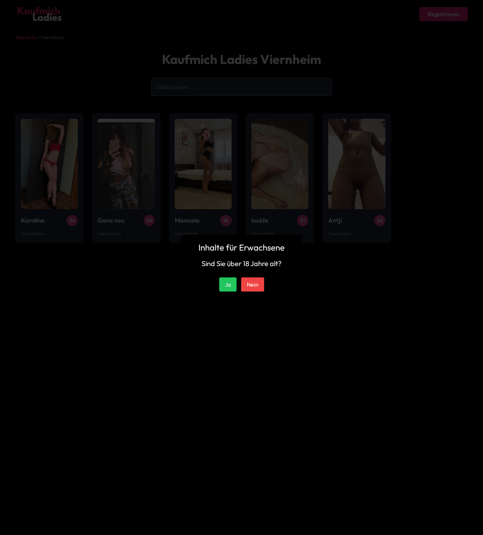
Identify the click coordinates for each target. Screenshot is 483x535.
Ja (228, 284)
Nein (252, 284)
